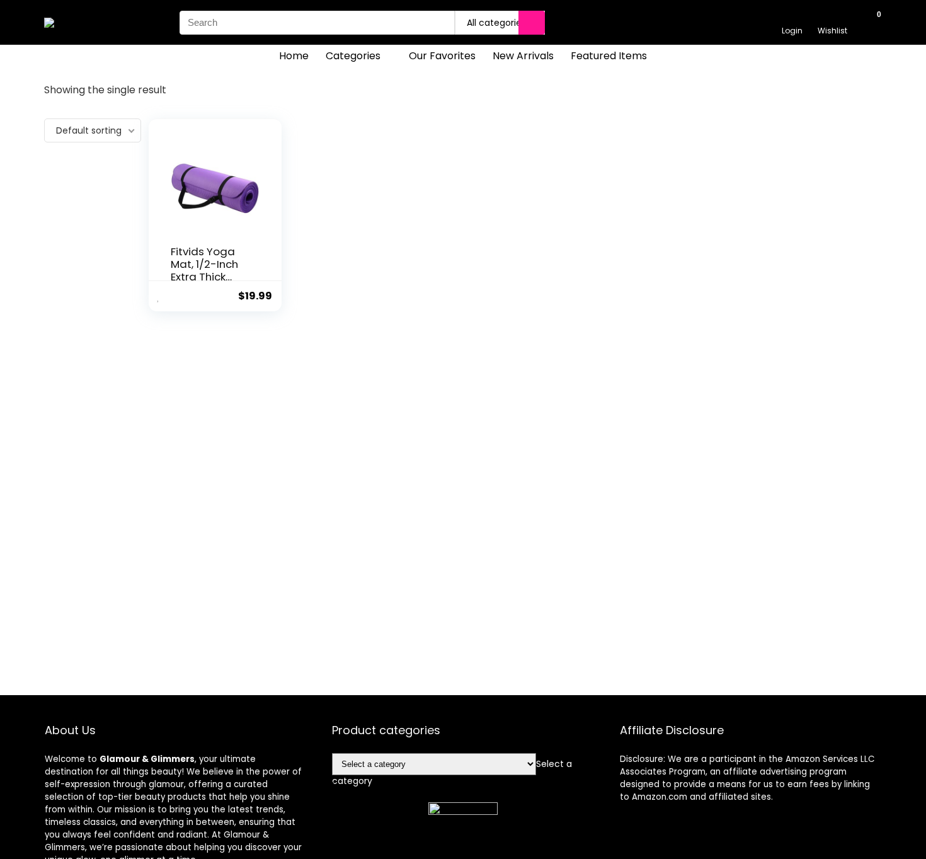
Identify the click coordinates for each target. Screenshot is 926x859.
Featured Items (609, 56)
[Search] (531, 23)
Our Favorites (442, 56)
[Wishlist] (832, 16)
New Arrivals (523, 56)
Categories (353, 56)
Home (294, 56)
